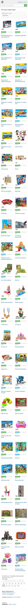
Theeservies (4, 569)
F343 (17, 51)
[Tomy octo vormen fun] (21, 246)
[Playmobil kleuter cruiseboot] (21, 113)
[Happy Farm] (7, 357)
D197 (17, 251)
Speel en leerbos (19, 413)
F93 (16, 118)
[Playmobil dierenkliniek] (7, 446)
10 (3, 583)
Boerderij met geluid (6, 524)
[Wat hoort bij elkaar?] (7, 179)
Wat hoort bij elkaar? (6, 191)
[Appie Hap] (21, 179)
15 (18, 583)
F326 (17, 384)
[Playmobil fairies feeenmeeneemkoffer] (21, 557)
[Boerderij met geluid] (7, 513)
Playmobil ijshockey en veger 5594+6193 (6, 36)
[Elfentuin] (21, 446)
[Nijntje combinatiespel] (21, 513)
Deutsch (14, 604)
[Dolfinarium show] (7, 468)
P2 (16, 162)
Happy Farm (4, 369)
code (12, 577)
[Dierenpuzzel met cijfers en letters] (21, 491)
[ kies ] (6, 13)
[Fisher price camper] (21, 202)
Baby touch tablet (19, 547)
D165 (3, 562)
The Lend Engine (17, 597)
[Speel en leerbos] (21, 402)
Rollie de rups (4, 413)
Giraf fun (17, 280)
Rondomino (4, 213)
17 (24, 583)
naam (8, 577)
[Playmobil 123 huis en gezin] (7, 113)
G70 (2, 273)
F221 (17, 562)
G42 (16, 229)
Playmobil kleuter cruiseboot (19, 125)
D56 (16, 207)
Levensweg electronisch (18, 236)
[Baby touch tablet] (21, 535)
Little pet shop (18, 146)
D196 (17, 296)
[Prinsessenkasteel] (21, 335)
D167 (3, 518)
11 (6, 583)
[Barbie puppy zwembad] (7, 291)
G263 (3, 362)
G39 (16, 318)
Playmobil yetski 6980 (20, 35)
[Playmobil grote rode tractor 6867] (21, 46)
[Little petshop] (7, 157)
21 (12, 585)
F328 (17, 362)
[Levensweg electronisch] (21, 224)
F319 (17, 473)
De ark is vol (4, 346)
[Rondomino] (7, 202)
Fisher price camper (20, 213)
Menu (25, 2)
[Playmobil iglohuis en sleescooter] (7, 46)
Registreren (20, 2)
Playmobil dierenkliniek (6, 458)
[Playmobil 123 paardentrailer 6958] (7, 68)
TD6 (16, 518)
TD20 (3, 207)
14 (15, 583)
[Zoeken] (25, 5)
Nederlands (5, 604)
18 (3, 585)
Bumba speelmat (19, 302)
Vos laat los (18, 324)
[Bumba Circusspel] (7, 224)
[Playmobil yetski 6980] (21, 24)
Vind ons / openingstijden (8, 594)
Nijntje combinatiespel (20, 524)
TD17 (3, 229)
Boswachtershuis (19, 480)
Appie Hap (17, 191)
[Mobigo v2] (21, 424)
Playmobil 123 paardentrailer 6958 (5, 80)
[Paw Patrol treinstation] (21, 357)
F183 (17, 73)
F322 (3, 451)
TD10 (17, 407)
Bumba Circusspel (5, 235)
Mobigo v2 (17, 435)
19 (6, 585)
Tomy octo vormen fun (20, 258)
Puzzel (16, 169)
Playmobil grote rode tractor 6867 (20, 58)
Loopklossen (4, 324)
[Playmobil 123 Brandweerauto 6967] (21, 68)
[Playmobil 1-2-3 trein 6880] (7, 135)
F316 (17, 451)
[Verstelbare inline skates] (7, 535)
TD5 (16, 496)
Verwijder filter (5, 15)
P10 (2, 184)
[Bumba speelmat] (21, 291)
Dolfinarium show (5, 480)
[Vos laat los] (21, 313)
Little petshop (4, 169)
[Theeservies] (7, 557)
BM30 (3, 318)
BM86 (3, 540)
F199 (17, 95)
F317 (3, 473)
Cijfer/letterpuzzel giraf (6, 502)
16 (21, 583)
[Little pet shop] (21, 135)
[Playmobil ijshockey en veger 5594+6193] (7, 24)
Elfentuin (17, 458)
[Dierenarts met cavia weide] (7, 424)
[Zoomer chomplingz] (21, 380)
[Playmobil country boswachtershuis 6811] (7, 246)
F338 (3, 51)
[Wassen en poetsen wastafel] (7, 380)
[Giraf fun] (21, 268)
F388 (17, 29)
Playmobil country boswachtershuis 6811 (6, 258)
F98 (16, 140)
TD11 (3, 340)
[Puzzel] (21, 157)
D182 (17, 340)
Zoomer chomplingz (20, 391)
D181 (3, 407)
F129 (3, 140)
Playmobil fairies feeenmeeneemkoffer (20, 569)
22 (15, 585)
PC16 (17, 429)
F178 (3, 73)
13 (12, 583)
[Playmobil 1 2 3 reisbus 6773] (21, 91)
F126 (3, 162)
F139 (3, 118)
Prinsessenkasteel (19, 346)
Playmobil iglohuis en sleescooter (6, 58)
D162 (17, 540)
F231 (3, 29)
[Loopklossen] (7, 313)
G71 (16, 273)
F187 (3, 95)
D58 (2, 384)
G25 (16, 184)
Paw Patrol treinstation (20, 369)
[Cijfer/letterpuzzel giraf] (7, 491)
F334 (3, 296)
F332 (3, 251)
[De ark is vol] (7, 335)
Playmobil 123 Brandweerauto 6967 (20, 80)
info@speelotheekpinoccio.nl (8, 592)
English (10, 604)
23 (18, 585)
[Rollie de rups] (7, 402)
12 (9, 583)
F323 (3, 429)
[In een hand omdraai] (7, 268)
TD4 (2, 496)
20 (9, 585)
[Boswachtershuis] (21, 468)
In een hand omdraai (6, 280)
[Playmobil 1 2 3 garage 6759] (7, 91)
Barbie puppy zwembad (7, 302)
